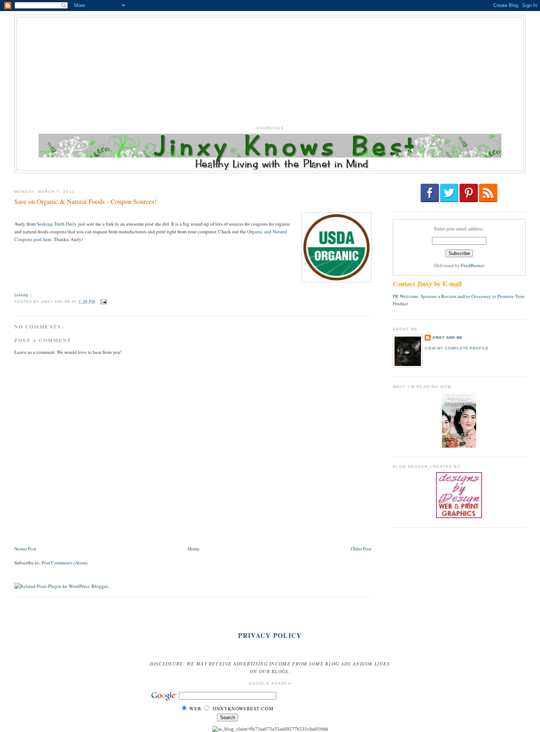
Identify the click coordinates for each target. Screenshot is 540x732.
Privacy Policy (270, 635)
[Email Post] (102, 301)
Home (193, 548)
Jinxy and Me (447, 338)
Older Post (361, 548)
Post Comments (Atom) (64, 562)
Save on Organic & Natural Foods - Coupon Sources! (85, 201)
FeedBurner (472, 265)
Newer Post (25, 548)
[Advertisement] (270, 68)
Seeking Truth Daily (57, 223)
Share (21, 295)
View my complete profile (457, 348)
